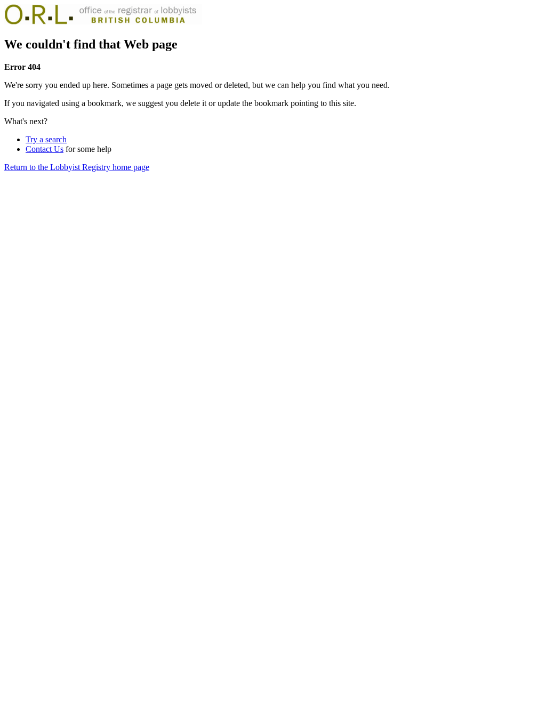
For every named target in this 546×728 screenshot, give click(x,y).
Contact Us (44, 148)
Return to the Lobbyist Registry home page (76, 167)
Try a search (46, 139)
